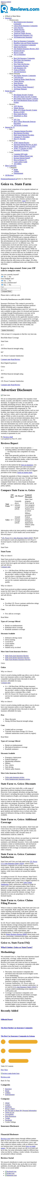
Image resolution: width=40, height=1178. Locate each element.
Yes (4, 277)
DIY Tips (17, 120)
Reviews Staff (8, 437)
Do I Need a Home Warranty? (24, 87)
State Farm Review (20, 47)
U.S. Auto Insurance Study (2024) (24, 987)
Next (6, 1070)
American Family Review (22, 33)
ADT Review (18, 106)
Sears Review (18, 83)
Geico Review (18, 28)
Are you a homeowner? (9, 283)
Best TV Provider (20, 139)
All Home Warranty (20, 89)
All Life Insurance (20, 72)
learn (24, 201)
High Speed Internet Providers (24, 135)
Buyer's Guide (18, 52)
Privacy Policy (10, 1109)
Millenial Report (7, 1019)
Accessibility (9, 1114)
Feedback (8, 1107)
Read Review (15, 359)
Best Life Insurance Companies (24, 58)
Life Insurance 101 (20, 68)
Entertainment (18, 173)
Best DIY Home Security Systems (25, 97)
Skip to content (6, 2)
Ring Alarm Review (20, 114)
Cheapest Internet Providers (23, 131)
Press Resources (10, 1116)
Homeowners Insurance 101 (23, 35)
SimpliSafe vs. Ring (20, 116)
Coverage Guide (19, 31)
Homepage (4, 179)
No (10, 277)
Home (16, 169)
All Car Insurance (20, 54)
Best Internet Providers (21, 133)
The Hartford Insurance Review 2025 (26, 49)
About (7, 1103)
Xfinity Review (19, 108)
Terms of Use (9, 1112)
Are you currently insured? (10, 274)
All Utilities (17, 164)
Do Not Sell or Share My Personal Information (21, 1110)
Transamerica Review (21, 66)
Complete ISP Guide (21, 154)
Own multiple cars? (7, 278)
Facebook (8, 1120)
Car (16, 179)
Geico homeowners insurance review (17, 779)
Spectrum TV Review (21, 150)
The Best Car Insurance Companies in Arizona (18, 1036)
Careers (7, 1105)
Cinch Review (18, 77)
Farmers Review (19, 51)
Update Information (7, 330)
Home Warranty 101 (20, 85)
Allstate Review (19, 29)
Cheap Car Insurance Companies (25, 45)
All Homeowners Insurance (23, 37)
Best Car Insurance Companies (24, 41)
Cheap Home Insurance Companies (26, 26)
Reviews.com (5, 1138)
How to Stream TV (20, 160)
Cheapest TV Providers (21, 137)
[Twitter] (9, 1173)
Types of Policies (19, 70)
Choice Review (19, 81)
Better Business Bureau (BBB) (16, 934)
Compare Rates (6, 291)
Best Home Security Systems (23, 95)
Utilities (16, 171)
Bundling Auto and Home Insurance (26, 43)
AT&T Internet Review (21, 143)
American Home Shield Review (24, 79)
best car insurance (27, 465)
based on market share (24, 472)
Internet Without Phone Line (23, 156)
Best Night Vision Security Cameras (26, 98)
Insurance (11, 179)
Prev (2, 1070)
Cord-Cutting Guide (20, 162)
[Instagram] (11, 1175)
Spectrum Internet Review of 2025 (25, 144)
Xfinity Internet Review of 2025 (24, 146)
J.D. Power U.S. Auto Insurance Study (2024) (17, 538)
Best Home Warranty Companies (25, 75)
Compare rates (6, 359)
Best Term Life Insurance (22, 60)
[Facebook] (10, 1171)
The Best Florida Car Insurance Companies (17, 1028)
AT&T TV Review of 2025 (23, 148)
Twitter (7, 1118)
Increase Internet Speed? (22, 158)
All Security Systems (21, 125)
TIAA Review (18, 62)
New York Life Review (21, 64)
